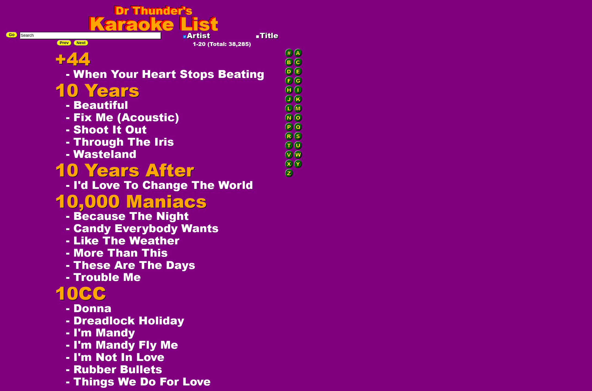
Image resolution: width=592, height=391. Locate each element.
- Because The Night (127, 215)
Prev (64, 42)
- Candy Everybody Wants (142, 228)
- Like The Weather (122, 240)
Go (12, 34)
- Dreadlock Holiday (125, 320)
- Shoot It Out (106, 129)
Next (81, 42)
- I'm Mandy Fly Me (122, 344)
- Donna (88, 308)
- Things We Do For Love (138, 381)
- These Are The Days (130, 264)
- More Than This (117, 252)
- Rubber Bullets (114, 369)
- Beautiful (97, 104)
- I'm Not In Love (115, 356)
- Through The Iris (120, 141)
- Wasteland (101, 153)
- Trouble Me (103, 276)
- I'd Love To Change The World (159, 184)
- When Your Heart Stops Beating (165, 73)
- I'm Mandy (100, 332)
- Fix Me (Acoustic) (122, 117)
